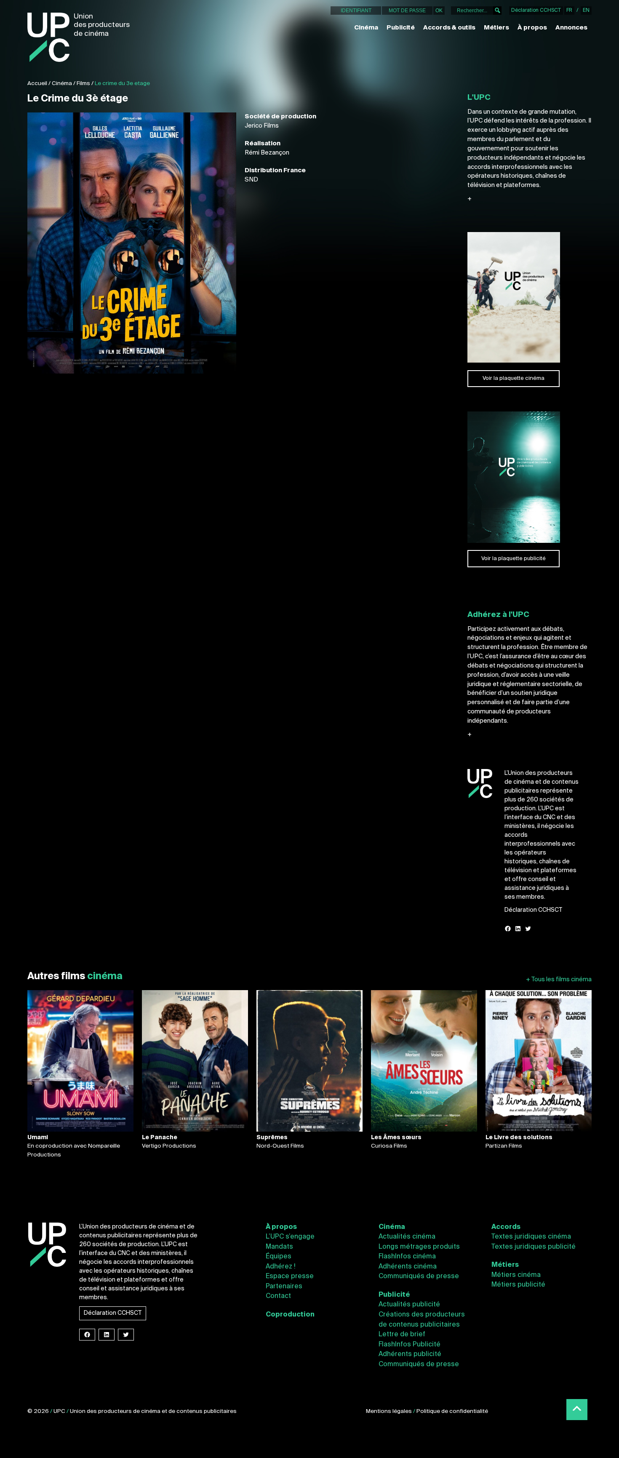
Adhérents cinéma (408, 1266)
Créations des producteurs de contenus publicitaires (422, 1319)
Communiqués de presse (419, 1276)
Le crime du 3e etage (122, 83)
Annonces (571, 28)
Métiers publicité (518, 1285)
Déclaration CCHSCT (536, 10)
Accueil (37, 83)
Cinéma (366, 28)
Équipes (278, 1256)
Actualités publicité (409, 1304)
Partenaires (284, 1286)
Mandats (279, 1247)
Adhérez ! (281, 1266)
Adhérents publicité (410, 1354)
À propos (532, 28)
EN (586, 10)
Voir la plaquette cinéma (513, 378)
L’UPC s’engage (290, 1237)
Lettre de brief (402, 1334)
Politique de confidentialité (452, 1411)
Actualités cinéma (407, 1237)
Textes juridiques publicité (533, 1247)
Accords (505, 1227)
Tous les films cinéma (559, 980)
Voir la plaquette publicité (513, 558)
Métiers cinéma (516, 1275)
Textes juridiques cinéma (531, 1237)
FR (569, 10)
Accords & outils (449, 28)
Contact (278, 1296)
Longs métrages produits (419, 1247)
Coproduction (290, 1314)
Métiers (496, 28)
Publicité (401, 28)
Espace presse (290, 1276)
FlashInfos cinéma (407, 1256)
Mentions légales (389, 1411)
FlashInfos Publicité (409, 1344)
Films (83, 83)
